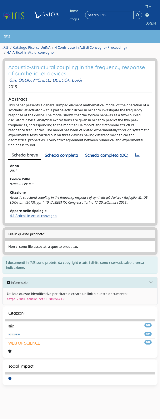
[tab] (137, 155)
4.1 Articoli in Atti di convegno (30, 52)
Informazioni (20, 282)
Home (73, 11)
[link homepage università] (47, 15)
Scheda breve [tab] (25, 154)
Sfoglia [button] (74, 19)
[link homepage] (15, 15)
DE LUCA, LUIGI (67, 80)
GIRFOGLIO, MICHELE (29, 80)
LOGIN (150, 23)
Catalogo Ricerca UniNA (31, 47)
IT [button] (146, 6)
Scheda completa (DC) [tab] (106, 155)
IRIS (5, 47)
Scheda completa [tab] (61, 155)
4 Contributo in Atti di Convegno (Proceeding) (91, 47)
